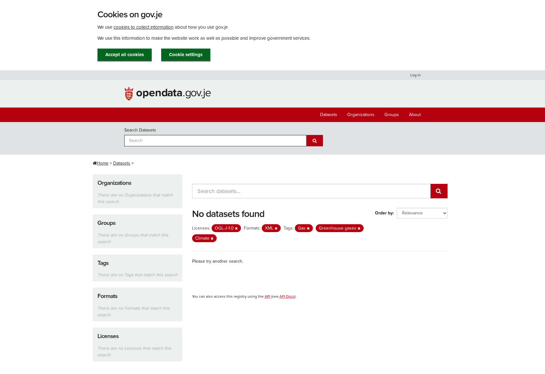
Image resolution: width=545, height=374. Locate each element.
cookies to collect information (143, 27)
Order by (384, 213)
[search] (439, 191)
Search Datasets (140, 130)
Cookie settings (185, 54)
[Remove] (236, 228)
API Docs (287, 296)
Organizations (360, 114)
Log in (415, 75)
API (267, 296)
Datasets (328, 114)
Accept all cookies (124, 54)
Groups (391, 114)
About (415, 114)
